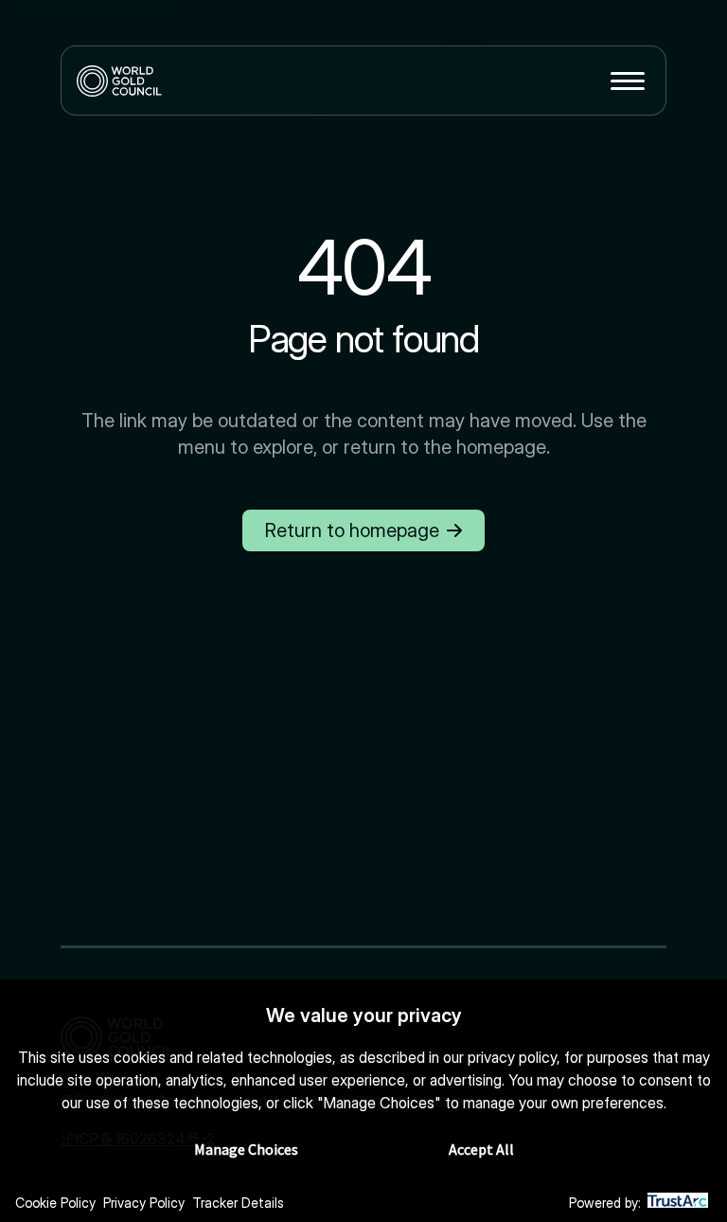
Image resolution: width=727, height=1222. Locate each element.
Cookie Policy (55, 1203)
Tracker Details (238, 1203)
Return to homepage (352, 530)
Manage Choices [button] (246, 1149)
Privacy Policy (144, 1203)
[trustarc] (678, 1203)
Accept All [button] (481, 1149)
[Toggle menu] (627, 80)
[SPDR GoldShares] (119, 80)
